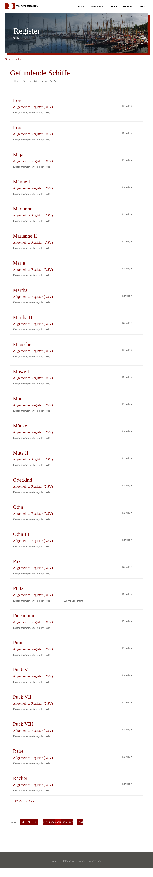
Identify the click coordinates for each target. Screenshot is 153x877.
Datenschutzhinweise (73, 860)
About (142, 6)
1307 (70, 822)
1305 (58, 822)
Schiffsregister (13, 59)
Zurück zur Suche (25, 801)
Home (81, 6)
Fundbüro (128, 6)
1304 (52, 822)
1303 (46, 822)
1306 (64, 822)
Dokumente (96, 6)
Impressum (95, 860)
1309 (80, 822)
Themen (113, 6)
